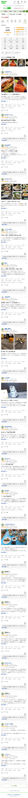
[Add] (25, 14)
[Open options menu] (26, 71)
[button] (5, 62)
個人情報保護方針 (17, 794)
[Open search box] (2, 52)
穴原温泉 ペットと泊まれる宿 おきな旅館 (11, 14)
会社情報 (9, 794)
